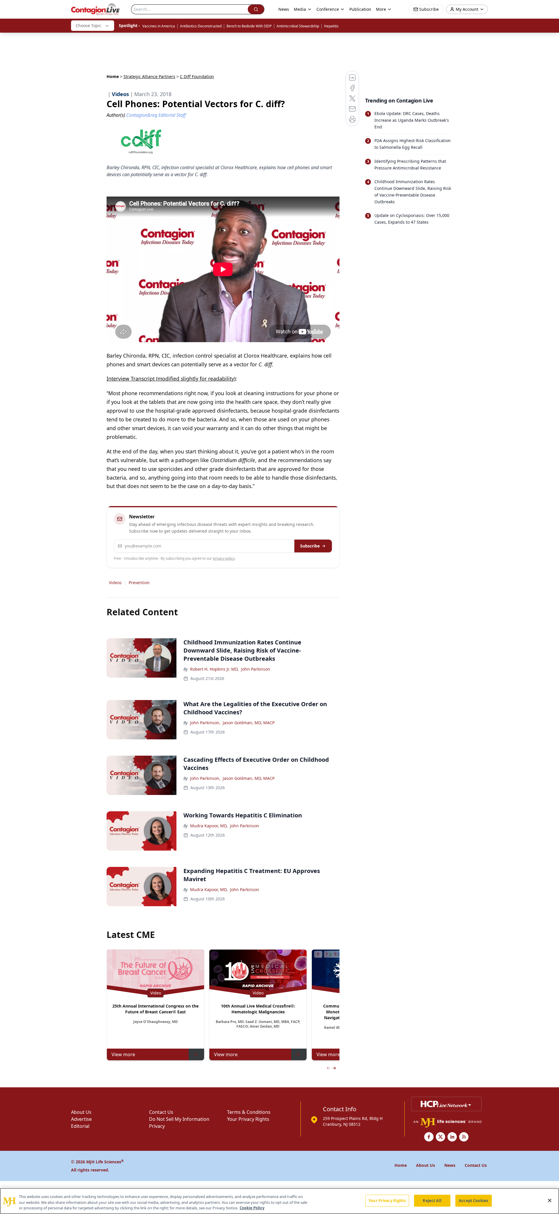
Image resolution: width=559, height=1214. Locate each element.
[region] (279, 1201)
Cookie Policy (252, 1208)
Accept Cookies (473, 1200)
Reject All (432, 1200)
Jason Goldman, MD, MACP (249, 722)
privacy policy (224, 558)
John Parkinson (255, 669)
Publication (360, 9)
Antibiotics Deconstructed (201, 26)
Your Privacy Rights (248, 1119)
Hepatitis (331, 26)
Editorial (80, 1126)
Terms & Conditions (248, 1112)
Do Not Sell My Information (179, 1119)
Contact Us (161, 1112)
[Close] (549, 1200)
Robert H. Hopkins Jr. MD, (214, 669)
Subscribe (310, 546)
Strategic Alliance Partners (149, 76)
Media (300, 9)
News (283, 9)
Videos (115, 582)
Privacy (157, 1126)
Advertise (81, 1119)
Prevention (139, 582)
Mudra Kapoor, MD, (209, 825)
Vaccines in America (158, 26)
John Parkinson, (205, 722)
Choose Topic (88, 25)
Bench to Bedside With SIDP (249, 26)
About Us (81, 1112)
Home (113, 76)
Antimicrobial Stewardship (298, 26)
